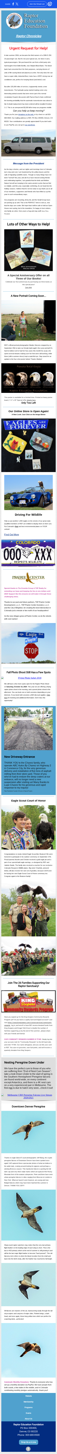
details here (31, 400)
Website (28, 1396)
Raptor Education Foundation (28, 1424)
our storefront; (30, 125)
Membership (28, 1402)
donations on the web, (26, 114)
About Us (28, 1419)
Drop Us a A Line (28, 1442)
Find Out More (11, 534)
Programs (28, 1407)
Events (28, 1413)
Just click (28, 287)
